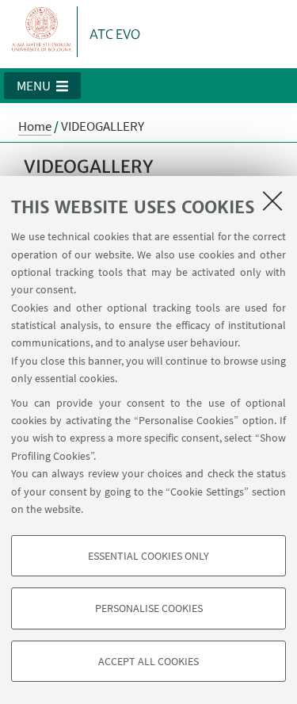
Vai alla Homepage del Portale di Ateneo (42, 31)
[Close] (272, 200)
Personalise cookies (149, 608)
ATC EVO (114, 34)
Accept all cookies (148, 661)
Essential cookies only (148, 556)
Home (34, 126)
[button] (42, 85)
